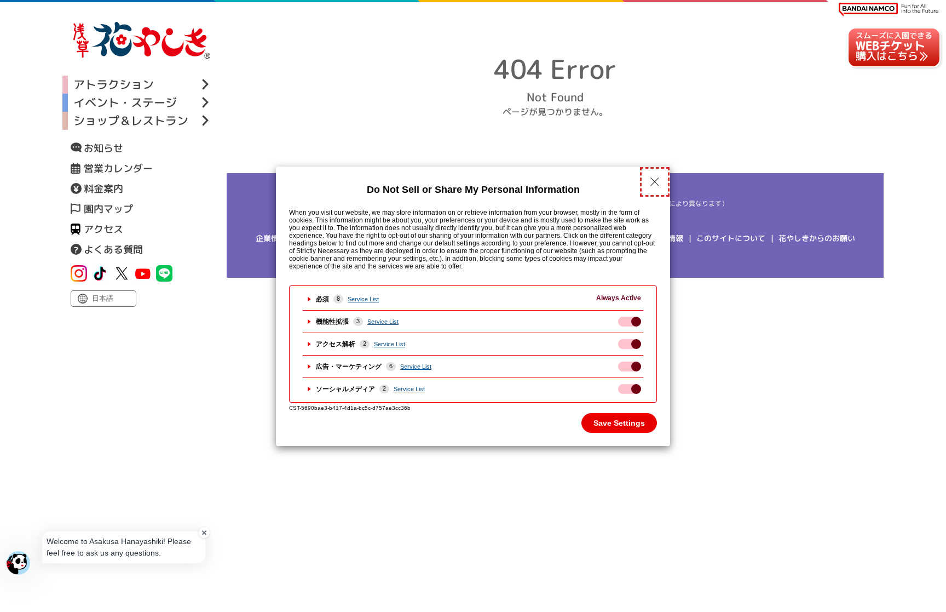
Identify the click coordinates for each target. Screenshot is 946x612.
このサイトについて (730, 238)
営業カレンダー (118, 168)
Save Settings (619, 423)
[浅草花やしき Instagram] (79, 273)
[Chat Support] (18, 563)
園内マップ (108, 209)
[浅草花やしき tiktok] (100, 273)
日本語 (102, 298)
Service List (363, 299)
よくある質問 (113, 249)
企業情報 (271, 238)
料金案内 (103, 189)
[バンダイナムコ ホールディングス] (888, 9)
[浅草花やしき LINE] (164, 273)
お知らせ (103, 148)
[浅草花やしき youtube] (143, 273)
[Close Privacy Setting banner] (655, 182)
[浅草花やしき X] (121, 273)
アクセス (103, 229)
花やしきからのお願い (816, 238)
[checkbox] (629, 322)
